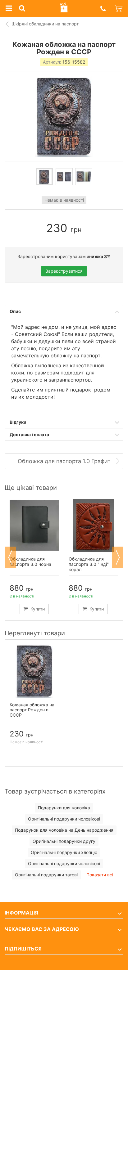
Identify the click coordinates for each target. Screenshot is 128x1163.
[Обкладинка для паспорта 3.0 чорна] (34, 525)
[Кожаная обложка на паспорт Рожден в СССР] (44, 176)
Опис (15, 311)
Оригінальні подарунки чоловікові (64, 818)
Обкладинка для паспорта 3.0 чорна (30, 561)
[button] (103, 8)
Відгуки (18, 422)
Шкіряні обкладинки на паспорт (45, 23)
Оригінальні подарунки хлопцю (64, 852)
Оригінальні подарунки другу (64, 841)
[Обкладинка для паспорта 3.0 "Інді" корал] (93, 525)
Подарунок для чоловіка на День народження (64, 830)
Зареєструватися (64, 271)
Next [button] (117, 557)
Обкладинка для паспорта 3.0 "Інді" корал (89, 564)
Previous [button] (10, 557)
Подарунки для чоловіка (64, 807)
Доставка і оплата (29, 434)
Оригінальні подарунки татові (46, 874)
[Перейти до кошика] (119, 8)
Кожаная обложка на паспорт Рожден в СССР (32, 710)
